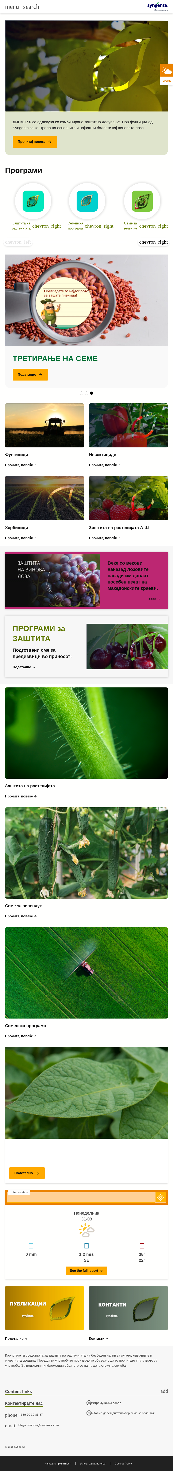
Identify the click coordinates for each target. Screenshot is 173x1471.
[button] (35, 142)
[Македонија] (157, 5)
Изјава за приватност (58, 1463)
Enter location (19, 1192)
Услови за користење (92, 1463)
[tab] (86, 1392)
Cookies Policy (123, 1463)
